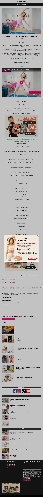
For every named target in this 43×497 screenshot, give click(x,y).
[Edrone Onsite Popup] (21, 248)
